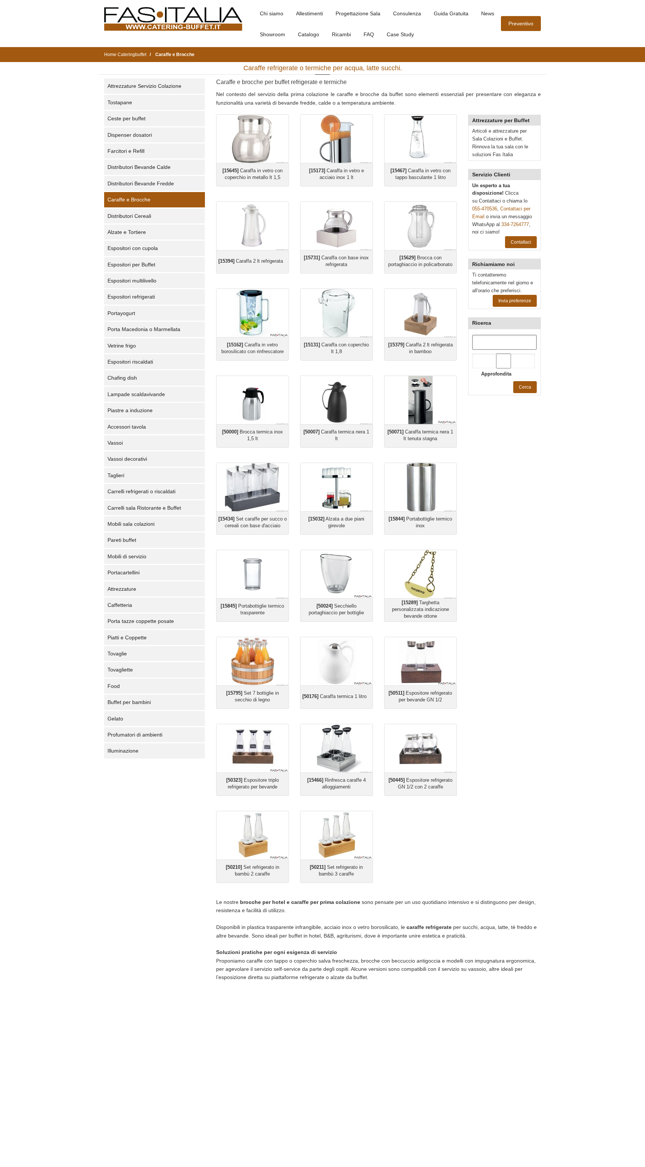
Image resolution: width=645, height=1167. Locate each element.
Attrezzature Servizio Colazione (144, 86)
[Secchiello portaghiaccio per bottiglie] (336, 574)
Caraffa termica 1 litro (334, 696)
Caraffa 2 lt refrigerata (250, 261)
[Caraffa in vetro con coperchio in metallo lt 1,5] (252, 139)
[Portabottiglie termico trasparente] (252, 574)
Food (114, 686)
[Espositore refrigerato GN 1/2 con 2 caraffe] (420, 748)
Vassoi (115, 443)
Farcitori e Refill (126, 151)
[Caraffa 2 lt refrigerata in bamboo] (420, 313)
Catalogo (308, 34)
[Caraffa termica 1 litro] (336, 661)
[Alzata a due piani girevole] (336, 487)
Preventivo (520, 24)
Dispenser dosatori (130, 135)
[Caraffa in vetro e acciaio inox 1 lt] (336, 139)
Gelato (115, 719)
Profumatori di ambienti (135, 735)
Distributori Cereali (129, 216)
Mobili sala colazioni (131, 524)
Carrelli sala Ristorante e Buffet (144, 508)
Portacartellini (124, 572)
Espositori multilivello (132, 281)
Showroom (272, 34)
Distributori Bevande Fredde (141, 183)
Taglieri (116, 475)
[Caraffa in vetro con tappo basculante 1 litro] (420, 139)
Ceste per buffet (127, 118)
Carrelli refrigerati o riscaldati (141, 491)
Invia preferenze (514, 300)
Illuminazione (123, 751)
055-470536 (484, 209)
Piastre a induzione (130, 410)
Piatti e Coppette (127, 637)
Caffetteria (120, 605)
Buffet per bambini (129, 702)
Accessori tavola (127, 427)
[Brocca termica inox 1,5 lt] (252, 400)
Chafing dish (122, 378)
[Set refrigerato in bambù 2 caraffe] (252, 835)
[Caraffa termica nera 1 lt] (336, 400)
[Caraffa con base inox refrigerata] (336, 226)
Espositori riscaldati (130, 362)
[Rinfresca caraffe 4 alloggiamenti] (336, 748)
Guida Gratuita (451, 13)
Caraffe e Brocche (129, 200)
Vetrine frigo (122, 346)
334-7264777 (515, 224)
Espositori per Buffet (131, 265)
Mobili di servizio (127, 556)
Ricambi (341, 34)
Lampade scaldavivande (136, 394)
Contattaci (521, 242)
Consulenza (407, 13)
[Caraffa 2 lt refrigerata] (252, 226)
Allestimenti (309, 13)
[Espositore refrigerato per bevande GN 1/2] (420, 661)
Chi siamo (271, 13)
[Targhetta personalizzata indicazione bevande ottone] (420, 574)
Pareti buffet (122, 540)
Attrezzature (122, 589)
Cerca (525, 387)
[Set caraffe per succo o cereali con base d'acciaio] (252, 487)
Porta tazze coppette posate (141, 621)
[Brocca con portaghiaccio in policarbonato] (420, 226)
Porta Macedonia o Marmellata (144, 329)
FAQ (369, 34)
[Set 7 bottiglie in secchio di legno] (252, 661)
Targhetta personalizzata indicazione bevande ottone (420, 609)
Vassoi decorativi (127, 459)
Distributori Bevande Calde (139, 167)
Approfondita (496, 374)
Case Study (400, 34)
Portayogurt (121, 313)
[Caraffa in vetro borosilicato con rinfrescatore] (252, 313)
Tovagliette (120, 670)
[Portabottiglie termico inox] (420, 487)
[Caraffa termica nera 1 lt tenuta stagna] (420, 400)
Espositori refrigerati (131, 297)
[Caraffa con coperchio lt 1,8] (336, 313)
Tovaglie (117, 654)
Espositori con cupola (133, 248)
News (487, 13)
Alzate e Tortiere (127, 232)
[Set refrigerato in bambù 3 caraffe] (336, 835)
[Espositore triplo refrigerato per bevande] (252, 748)
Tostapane (120, 102)
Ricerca (481, 323)
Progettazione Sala (358, 13)
